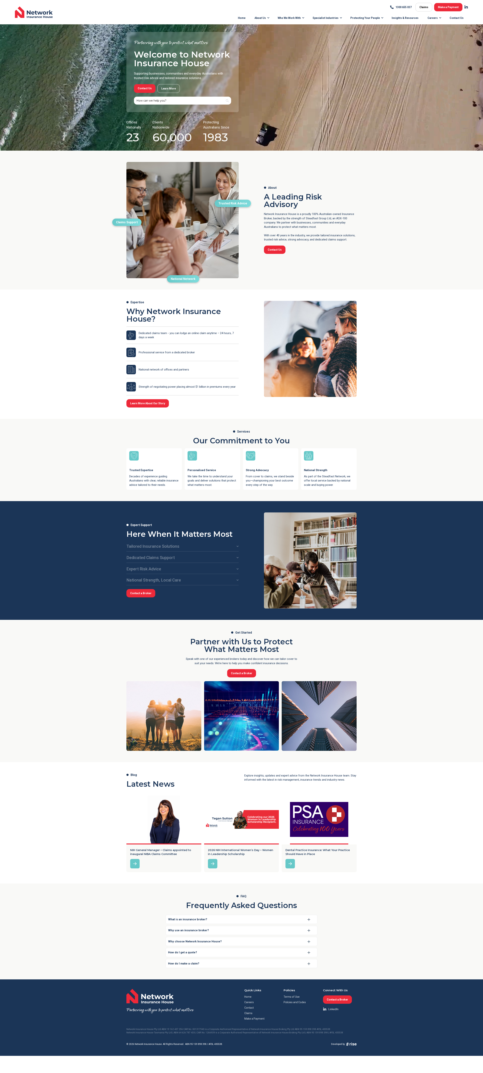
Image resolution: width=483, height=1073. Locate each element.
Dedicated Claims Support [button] (150, 557)
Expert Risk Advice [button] (143, 569)
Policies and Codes (295, 1002)
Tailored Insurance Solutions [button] (152, 546)
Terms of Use (292, 996)
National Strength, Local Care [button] (153, 580)
